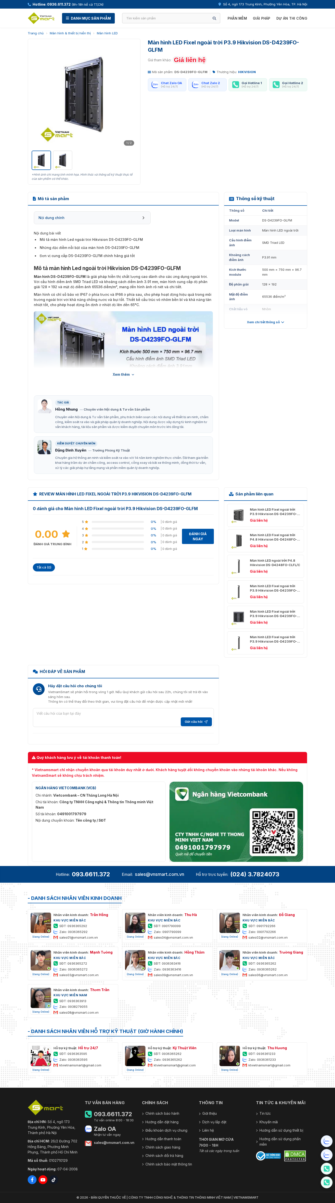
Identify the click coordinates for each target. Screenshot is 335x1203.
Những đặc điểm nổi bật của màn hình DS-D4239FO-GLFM (89, 248)
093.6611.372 (91, 874)
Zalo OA (105, 1128)
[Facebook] (32, 1179)
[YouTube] (43, 1179)
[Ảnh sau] (130, 95)
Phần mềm (237, 18)
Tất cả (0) (44, 567)
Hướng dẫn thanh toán (163, 1139)
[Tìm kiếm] (214, 18)
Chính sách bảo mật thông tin (168, 1164)
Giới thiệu (209, 1113)
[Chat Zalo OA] (327, 1141)
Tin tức (265, 1113)
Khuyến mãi (268, 1122)
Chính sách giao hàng (162, 1147)
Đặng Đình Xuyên (70, 450)
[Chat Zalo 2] (327, 1155)
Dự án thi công (291, 18)
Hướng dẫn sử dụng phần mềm (280, 1141)
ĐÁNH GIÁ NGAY (198, 536)
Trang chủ (36, 33)
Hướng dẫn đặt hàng (162, 1122)
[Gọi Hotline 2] (327, 1182)
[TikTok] (53, 1179)
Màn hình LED (107, 33)
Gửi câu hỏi (194, 722)
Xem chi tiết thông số (263, 322)
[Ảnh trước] (38, 95)
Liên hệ (208, 1130)
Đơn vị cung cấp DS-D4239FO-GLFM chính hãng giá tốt (87, 256)
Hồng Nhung (66, 409)
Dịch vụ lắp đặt (214, 1122)
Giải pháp (262, 18)
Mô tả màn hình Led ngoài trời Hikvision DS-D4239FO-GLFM (91, 239)
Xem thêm (121, 374)
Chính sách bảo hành (162, 1113)
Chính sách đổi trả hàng (164, 1155)
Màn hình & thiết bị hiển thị (70, 33)
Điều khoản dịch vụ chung (166, 1130)
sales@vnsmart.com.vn (159, 874)
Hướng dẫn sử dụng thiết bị (281, 1130)
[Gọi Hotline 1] (327, 1169)
